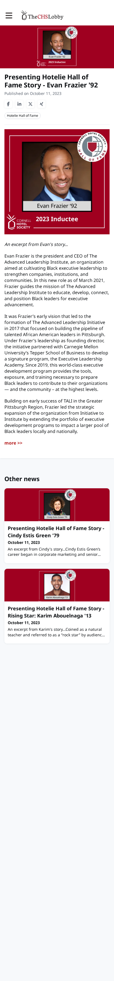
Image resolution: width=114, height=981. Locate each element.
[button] (9, 15)
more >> (13, 443)
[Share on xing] (41, 104)
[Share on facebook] (8, 104)
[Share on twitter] (30, 104)
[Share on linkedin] (19, 104)
